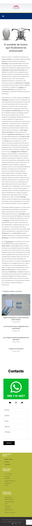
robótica (21, 87)
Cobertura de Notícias (10, 481)
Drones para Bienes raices (9, 502)
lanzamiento (9, 241)
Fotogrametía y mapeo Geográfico (9, 498)
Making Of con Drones (8, 484)
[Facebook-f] (16, 402)
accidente (6, 220)
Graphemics (14, 522)
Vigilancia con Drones (10, 512)
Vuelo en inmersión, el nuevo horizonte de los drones (16, 318)
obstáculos (5, 237)
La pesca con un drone (16, 349)
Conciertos (7, 464)
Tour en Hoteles (8, 474)
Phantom (14, 151)
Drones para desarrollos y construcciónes (8, 508)
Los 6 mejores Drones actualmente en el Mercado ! (16, 338)
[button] (3, 16)
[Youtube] (10, 402)
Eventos (7, 462)
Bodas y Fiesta (8, 459)
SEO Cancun (19, 522)
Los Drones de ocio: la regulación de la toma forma (16, 327)
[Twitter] (22, 402)
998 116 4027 (16, 396)
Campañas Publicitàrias (8, 477)
